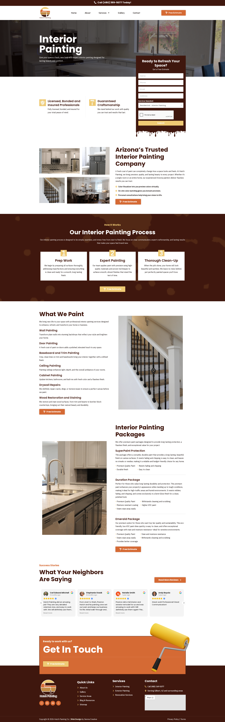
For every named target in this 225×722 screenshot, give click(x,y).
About (87, 13)
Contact (136, 13)
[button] (184, 603)
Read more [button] (47, 613)
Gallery (121, 13)
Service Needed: (146, 101)
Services (103, 13)
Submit (161, 123)
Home (74, 13)
